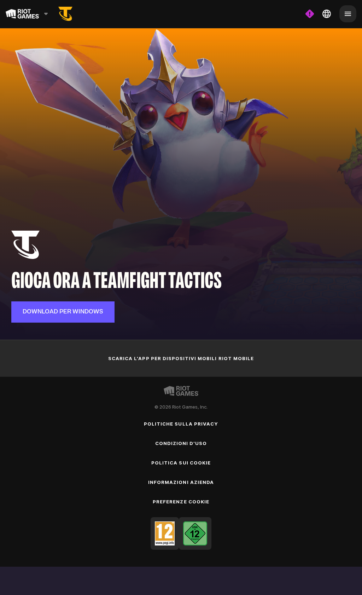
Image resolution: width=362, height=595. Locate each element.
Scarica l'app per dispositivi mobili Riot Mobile (181, 358)
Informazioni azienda (181, 482)
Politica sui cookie (181, 463)
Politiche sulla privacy (181, 424)
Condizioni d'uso (181, 443)
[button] (63, 312)
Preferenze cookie (181, 501)
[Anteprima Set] (65, 14)
